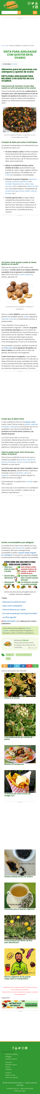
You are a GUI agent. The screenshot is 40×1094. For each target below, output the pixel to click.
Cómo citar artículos (11, 1077)
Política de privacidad (26, 1088)
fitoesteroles (20, 548)
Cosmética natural (11, 1059)
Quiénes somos (10, 1075)
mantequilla (14, 427)
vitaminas (4, 319)
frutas (7, 175)
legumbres (33, 179)
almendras (29, 274)
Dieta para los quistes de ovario (14, 602)
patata (29, 186)
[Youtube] (16, 1048)
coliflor (27, 191)
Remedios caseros (11, 1065)
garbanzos (24, 181)
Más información (9, 621)
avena (27, 184)
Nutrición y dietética (11, 1054)
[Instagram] (23, 1048)
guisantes (16, 181)
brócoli (21, 191)
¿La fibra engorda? (9, 617)
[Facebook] (13, 1048)
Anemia (7, 1067)
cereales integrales (12, 184)
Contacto (8, 1073)
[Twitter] (19, 1048)
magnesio (5, 475)
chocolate (29, 481)
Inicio (2, 45)
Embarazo (8, 1069)
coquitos (26, 462)
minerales (12, 319)
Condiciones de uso (13, 1088)
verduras (8, 191)
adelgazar (9, 655)
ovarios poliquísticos (23, 655)
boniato (35, 186)
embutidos (5, 427)
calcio (26, 473)
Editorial (25, 640)
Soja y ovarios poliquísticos (12, 606)
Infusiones (8, 1062)
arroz (22, 184)
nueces (22, 274)
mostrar (13, 64)
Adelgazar (8, 1056)
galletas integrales (31, 424)
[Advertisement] (20, 32)
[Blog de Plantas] (26, 1048)
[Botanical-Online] (11, 5)
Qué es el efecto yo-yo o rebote (14, 609)
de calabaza (11, 462)
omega (26, 317)
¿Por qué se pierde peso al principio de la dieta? (20, 613)
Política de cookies (20, 1091)
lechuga (15, 191)
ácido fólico (19, 473)
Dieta (6, 45)
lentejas (9, 181)
